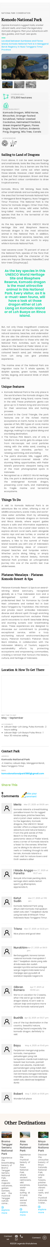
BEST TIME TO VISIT (8, 715)
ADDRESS (5, 756)
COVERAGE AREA (17, 94)
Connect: (36, 1237)
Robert (18, 1093)
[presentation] (4, 67)
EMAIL (3, 770)
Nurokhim (20, 947)
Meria (17, 804)
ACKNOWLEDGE (9, 138)
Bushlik (18, 1017)
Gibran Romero (19, 988)
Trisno (18, 928)
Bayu (17, 1045)
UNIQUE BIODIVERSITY (11, 109)
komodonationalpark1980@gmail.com (22, 773)
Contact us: (8, 1237)
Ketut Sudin (17, 900)
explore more (5, 1211)
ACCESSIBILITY (7, 724)
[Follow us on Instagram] (44, 1236)
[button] (20, 1220)
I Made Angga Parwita (23, 872)
